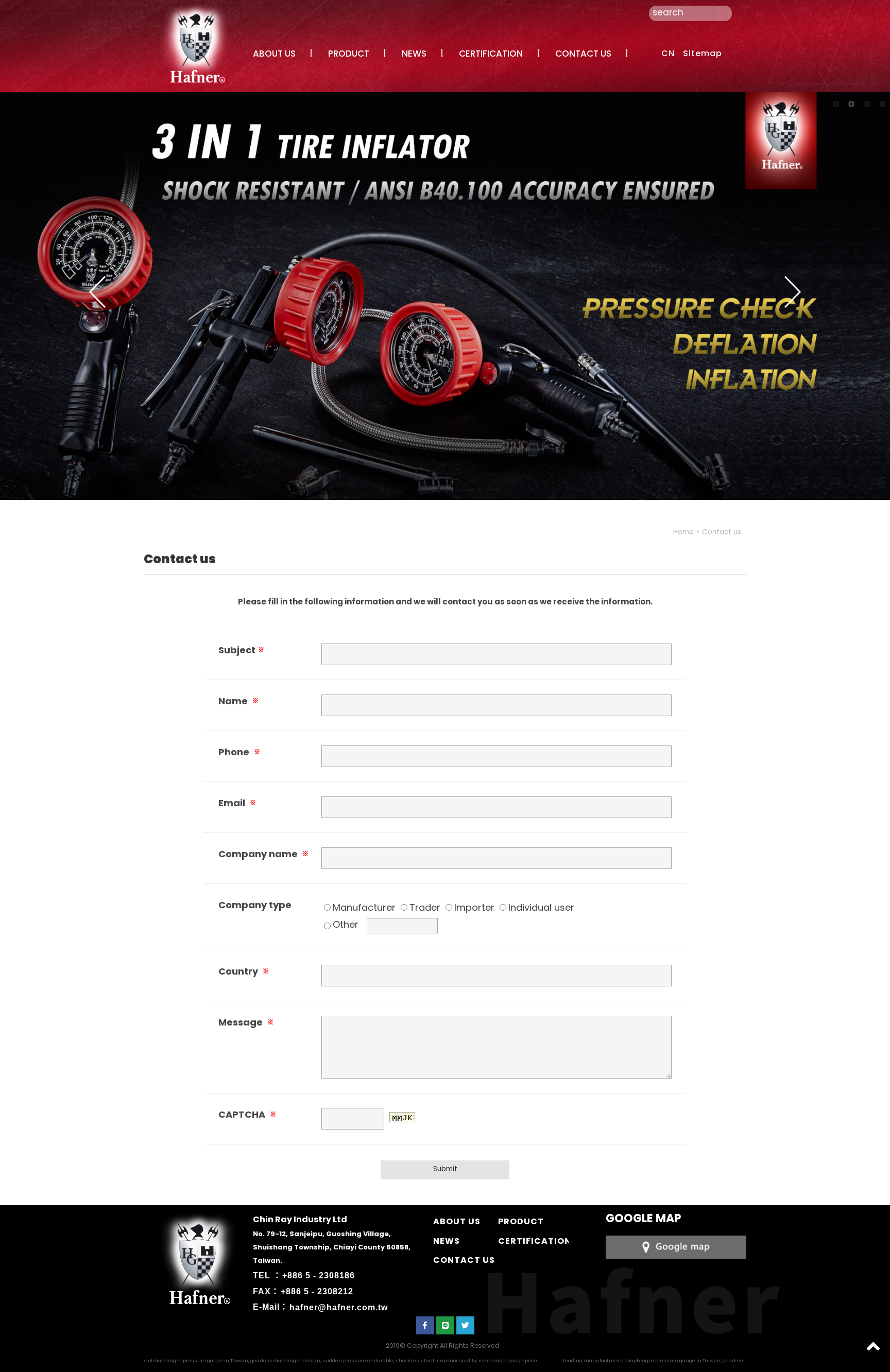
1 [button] (836, 104)
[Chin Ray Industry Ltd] (195, 43)
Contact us (721, 532)
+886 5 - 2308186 (318, 1275)
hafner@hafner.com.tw (338, 1306)
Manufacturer (364, 907)
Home (683, 532)
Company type (255, 904)
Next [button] (792, 292)
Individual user (541, 907)
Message (245, 1022)
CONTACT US (583, 53)
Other (345, 924)
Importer (474, 907)
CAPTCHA (247, 1114)
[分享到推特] (465, 1325)
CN (668, 53)
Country (243, 971)
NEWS (414, 53)
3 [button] (867, 104)
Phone (239, 751)
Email (237, 802)
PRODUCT (348, 53)
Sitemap (702, 53)
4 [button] (882, 104)
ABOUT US (274, 53)
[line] (445, 1325)
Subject (241, 650)
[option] (445, 296)
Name (238, 700)
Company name (263, 853)
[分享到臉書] (425, 1325)
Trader (424, 907)
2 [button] (851, 104)
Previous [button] (97, 292)
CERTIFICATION (491, 53)
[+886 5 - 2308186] (676, 1246)
